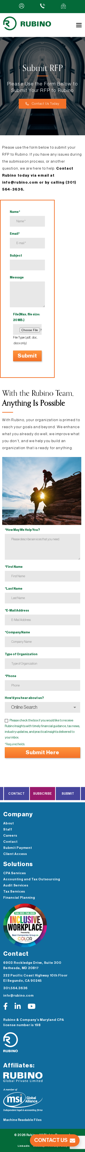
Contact (16, 793)
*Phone (10, 676)
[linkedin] (18, 1007)
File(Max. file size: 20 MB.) (26, 317)
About (8, 823)
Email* (15, 233)
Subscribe (42, 793)
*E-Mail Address (17, 610)
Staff (7, 829)
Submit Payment (17, 848)
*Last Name (13, 588)
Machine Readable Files (22, 1120)
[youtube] (32, 1007)
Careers (10, 835)
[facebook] (5, 1007)
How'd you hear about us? (24, 698)
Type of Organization (21, 654)
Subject (16, 255)
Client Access (15, 854)
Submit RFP (68, 796)
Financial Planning (19, 897)
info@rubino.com (18, 995)
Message (17, 277)
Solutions (18, 864)
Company (18, 814)
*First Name (14, 566)
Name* (15, 212)
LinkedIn (24, 1146)
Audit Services (15, 885)
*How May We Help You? (22, 530)
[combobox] (42, 707)
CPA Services (14, 873)
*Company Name (17, 632)
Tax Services (14, 891)
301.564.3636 (15, 988)
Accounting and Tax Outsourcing (31, 879)
